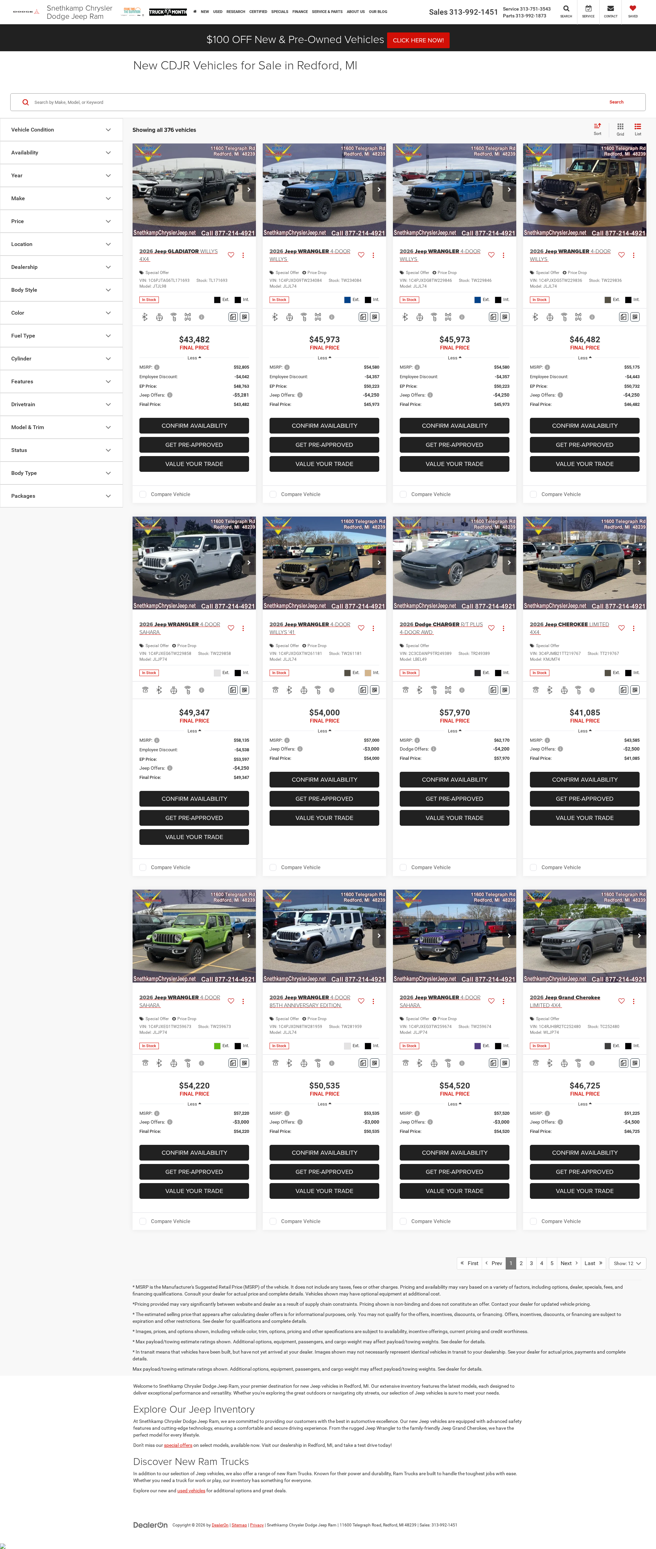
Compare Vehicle (170, 494)
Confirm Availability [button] (194, 425)
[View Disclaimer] (202, 317)
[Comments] (233, 316)
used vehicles (191, 1490)
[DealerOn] (150, 1524)
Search (617, 102)
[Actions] (243, 255)
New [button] (205, 12)
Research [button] (236, 12)
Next (568, 1263)
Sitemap (239, 1525)
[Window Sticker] (244, 316)
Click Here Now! (418, 40)
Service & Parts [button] (327, 12)
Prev (495, 1263)
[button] (249, 190)
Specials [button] (279, 12)
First (471, 1263)
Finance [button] (300, 12)
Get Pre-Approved (194, 444)
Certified (258, 12)
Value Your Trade (194, 464)
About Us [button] (356, 12)
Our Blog (378, 12)
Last (592, 1263)
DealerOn (220, 1525)
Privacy (257, 1525)
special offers (178, 1445)
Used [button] (217, 12)
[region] (194, 389)
